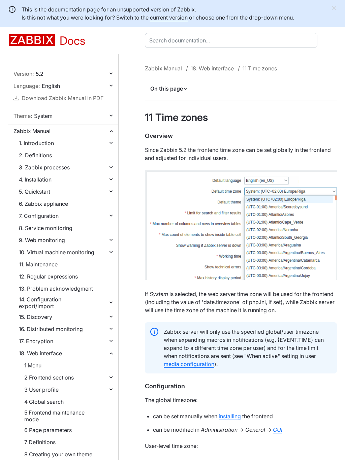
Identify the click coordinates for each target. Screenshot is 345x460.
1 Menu (32, 365)
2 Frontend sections (49, 377)
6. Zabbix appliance (43, 203)
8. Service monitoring (45, 228)
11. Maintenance (38, 264)
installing (230, 416)
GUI (277, 429)
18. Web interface (40, 353)
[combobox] (232, 40)
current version (169, 17)
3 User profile (41, 389)
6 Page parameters (48, 430)
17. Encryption (36, 341)
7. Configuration (39, 215)
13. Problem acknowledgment (56, 288)
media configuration (189, 364)
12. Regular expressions (48, 276)
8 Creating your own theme (58, 454)
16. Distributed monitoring (51, 329)
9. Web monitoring (42, 240)
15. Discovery (35, 317)
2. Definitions (35, 155)
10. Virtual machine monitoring (56, 252)
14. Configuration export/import (40, 302)
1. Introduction (36, 143)
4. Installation (35, 179)
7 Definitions (40, 442)
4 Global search (44, 401)
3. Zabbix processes (44, 167)
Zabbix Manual (32, 131)
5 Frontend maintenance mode (54, 416)
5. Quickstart (34, 191)
